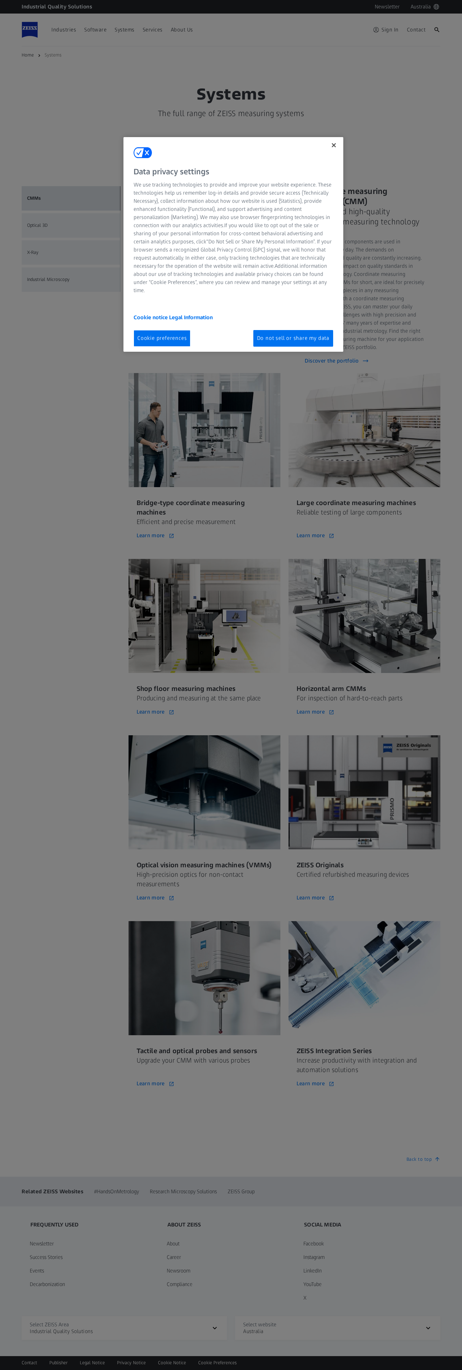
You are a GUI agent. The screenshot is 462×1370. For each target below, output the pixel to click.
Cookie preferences (162, 338)
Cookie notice (151, 317)
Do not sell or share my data (293, 338)
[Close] (333, 145)
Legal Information (191, 317)
